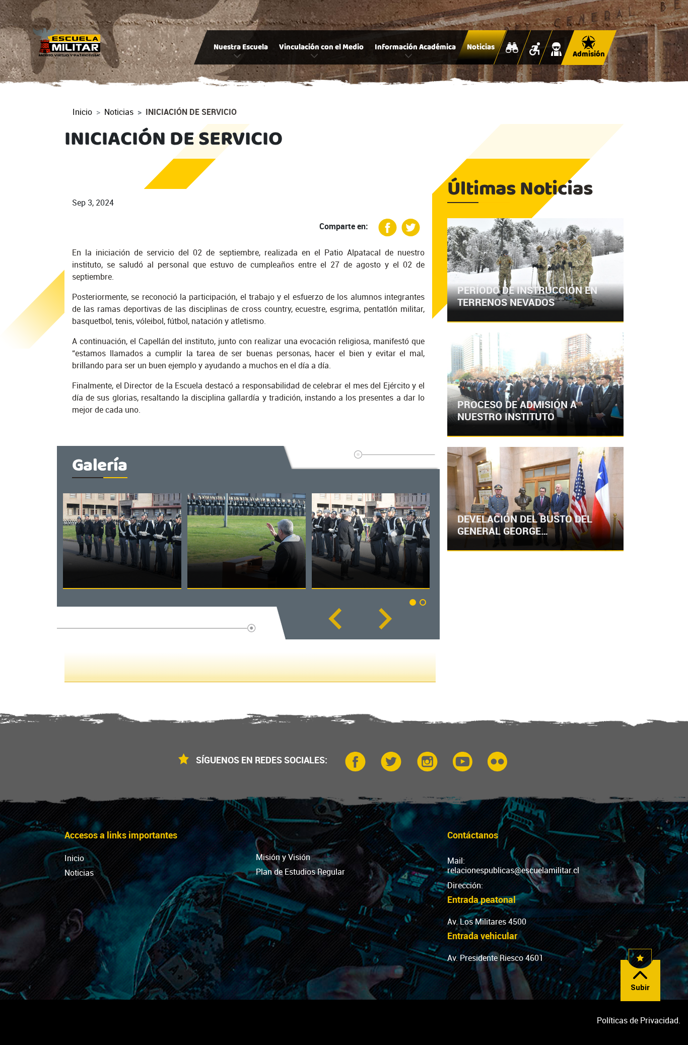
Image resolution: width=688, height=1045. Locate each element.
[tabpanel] (122, 541)
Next (384, 619)
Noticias (481, 47)
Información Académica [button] (415, 47)
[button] (122, 541)
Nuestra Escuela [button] (241, 47)
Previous (334, 619)
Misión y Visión (283, 857)
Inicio (82, 111)
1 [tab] (414, 604)
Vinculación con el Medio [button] (321, 47)
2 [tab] (425, 604)
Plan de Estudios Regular (300, 871)
